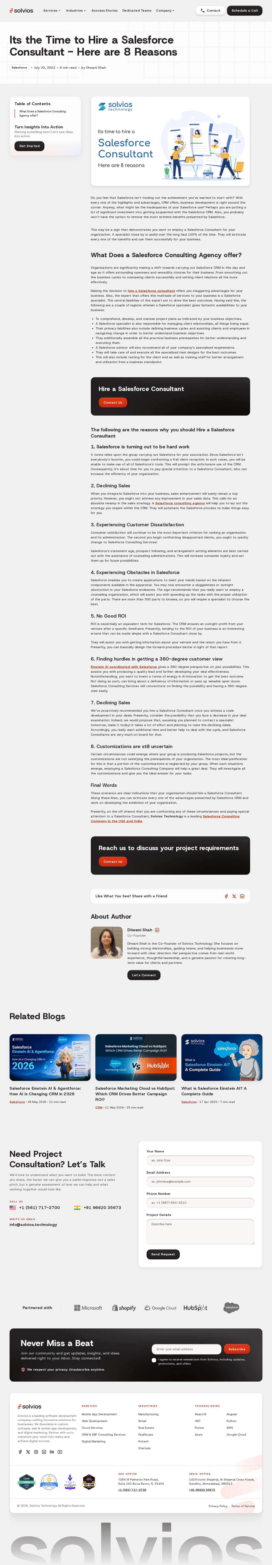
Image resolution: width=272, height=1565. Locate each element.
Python (232, 1421)
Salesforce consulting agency (180, 503)
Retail (142, 1421)
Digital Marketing (93, 1441)
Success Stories (105, 10)
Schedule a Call (245, 10)
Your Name (155, 1151)
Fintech (143, 1441)
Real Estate (146, 1428)
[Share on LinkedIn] (242, 896)
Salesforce (19, 67)
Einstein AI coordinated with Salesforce (124, 667)
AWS (230, 1428)
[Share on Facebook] (226, 896)
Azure (199, 1434)
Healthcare (145, 1434)
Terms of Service (243, 1506)
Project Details (159, 1215)
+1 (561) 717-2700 (39, 1207)
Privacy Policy (218, 1506)
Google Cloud (236, 1434)
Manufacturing (148, 1414)
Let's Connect (144, 975)
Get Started (29, 146)
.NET (198, 1421)
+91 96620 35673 (102, 1207)
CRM (98, 1107)
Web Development (94, 1421)
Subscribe (237, 1349)
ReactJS (200, 1414)
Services (50, 10)
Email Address (158, 1172)
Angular (232, 1414)
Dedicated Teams (136, 10)
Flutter (199, 1428)
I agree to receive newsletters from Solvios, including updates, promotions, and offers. (202, 1361)
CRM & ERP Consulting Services (104, 1434)
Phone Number (159, 1194)
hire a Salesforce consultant (151, 291)
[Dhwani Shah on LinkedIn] (157, 930)
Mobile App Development (99, 1414)
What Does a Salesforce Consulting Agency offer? (42, 113)
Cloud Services (92, 1428)
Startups (144, 1448)
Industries (74, 10)
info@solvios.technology (33, 1224)
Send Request (163, 1254)
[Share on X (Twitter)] (234, 896)
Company (163, 10)
